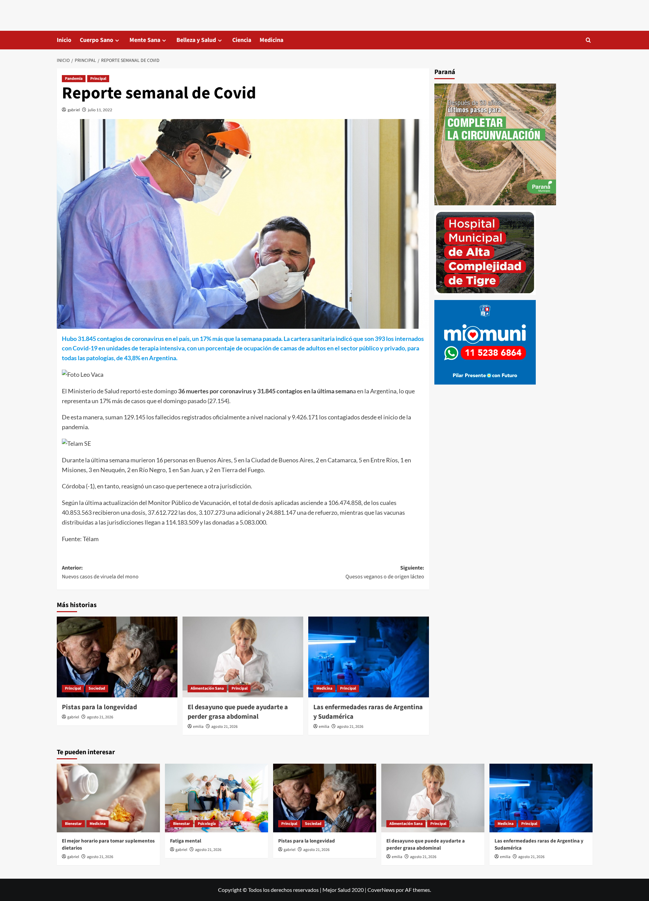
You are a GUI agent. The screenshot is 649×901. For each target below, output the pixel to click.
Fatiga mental (185, 841)
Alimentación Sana (207, 688)
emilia (198, 727)
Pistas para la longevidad (99, 707)
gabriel (74, 109)
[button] (588, 40)
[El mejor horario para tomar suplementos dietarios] (108, 798)
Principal (98, 79)
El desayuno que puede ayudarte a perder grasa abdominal (238, 711)
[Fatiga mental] (216, 798)
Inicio (64, 40)
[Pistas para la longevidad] (117, 657)
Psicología (207, 824)
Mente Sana (144, 40)
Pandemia (73, 79)
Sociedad (97, 688)
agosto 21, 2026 (100, 717)
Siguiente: (384, 572)
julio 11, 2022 (100, 109)
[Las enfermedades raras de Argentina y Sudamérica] (368, 657)
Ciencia (241, 40)
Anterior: (100, 572)
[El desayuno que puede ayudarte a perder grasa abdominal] (243, 657)
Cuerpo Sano (96, 40)
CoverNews (381, 889)
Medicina (271, 40)
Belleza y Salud (196, 40)
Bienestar (73, 824)
